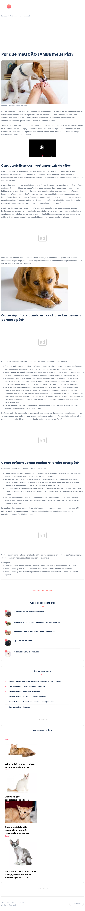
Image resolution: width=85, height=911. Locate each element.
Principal (4, 16)
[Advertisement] (42, 35)
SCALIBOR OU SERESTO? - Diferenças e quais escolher (37, 623)
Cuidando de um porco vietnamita (29, 611)
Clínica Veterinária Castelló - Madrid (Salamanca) (27, 687)
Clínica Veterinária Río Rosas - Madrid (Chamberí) (27, 697)
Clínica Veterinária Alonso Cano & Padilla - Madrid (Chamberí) (31, 702)
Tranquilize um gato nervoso (26, 652)
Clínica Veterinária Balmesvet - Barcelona (24, 692)
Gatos (7, 739)
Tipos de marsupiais (23, 641)
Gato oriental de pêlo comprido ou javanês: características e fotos (17, 830)
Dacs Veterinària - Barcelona (19, 707)
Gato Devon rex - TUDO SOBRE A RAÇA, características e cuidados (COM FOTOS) (20, 874)
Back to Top (77, 904)
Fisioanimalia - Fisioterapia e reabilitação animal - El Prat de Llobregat (35, 681)
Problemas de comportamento (20, 16)
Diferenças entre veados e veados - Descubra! (34, 632)
